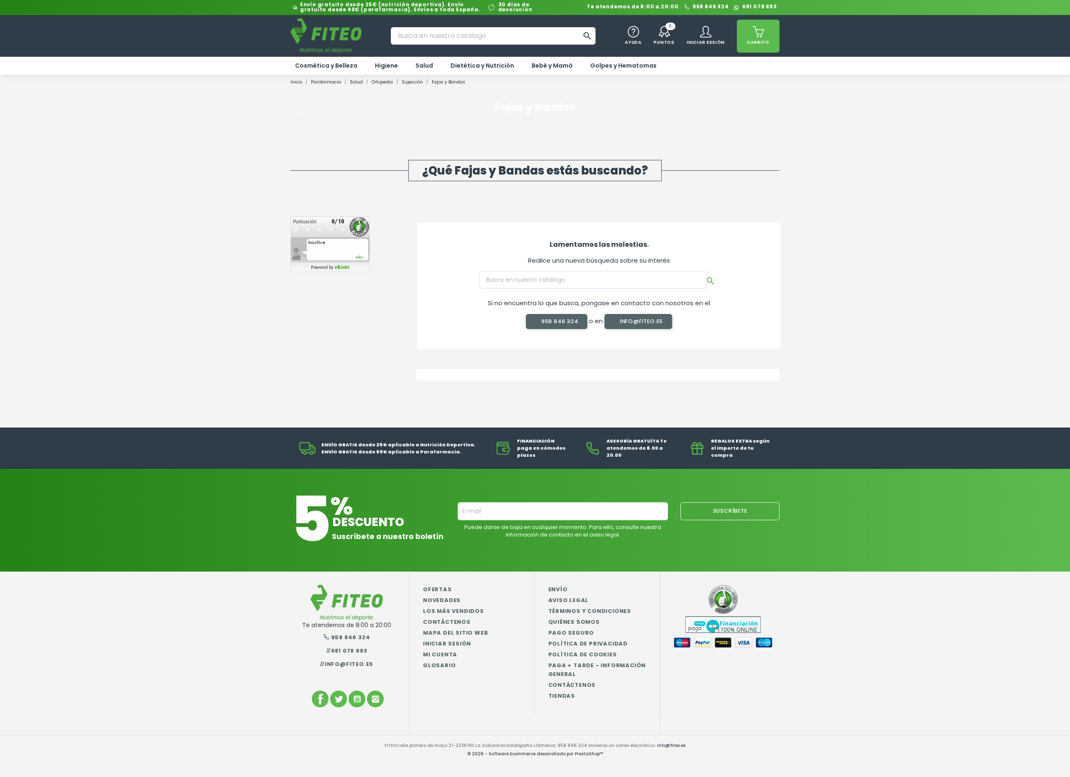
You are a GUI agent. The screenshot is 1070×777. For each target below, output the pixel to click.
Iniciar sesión (447, 644)
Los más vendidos (453, 611)
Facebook (320, 699)
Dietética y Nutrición (482, 65)
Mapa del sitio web (455, 633)
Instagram (375, 699)
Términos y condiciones (590, 611)
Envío (558, 589)
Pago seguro (571, 633)
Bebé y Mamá (552, 65)
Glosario (439, 665)
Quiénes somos (574, 622)
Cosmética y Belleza (326, 65)
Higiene (386, 65)
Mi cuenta (440, 654)
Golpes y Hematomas (623, 65)
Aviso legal (568, 600)
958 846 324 (711, 7)
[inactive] (330, 244)
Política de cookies (582, 654)
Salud (424, 65)
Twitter (338, 699)
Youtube (357, 699)
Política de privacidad (588, 644)
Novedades (442, 600)
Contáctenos (447, 622)
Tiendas (562, 696)
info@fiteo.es (640, 321)
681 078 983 (759, 7)
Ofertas (437, 589)
